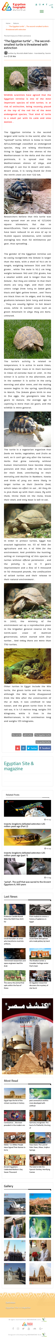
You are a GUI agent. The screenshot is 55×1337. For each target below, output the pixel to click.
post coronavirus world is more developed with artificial (38, 1103)
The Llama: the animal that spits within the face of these (14, 985)
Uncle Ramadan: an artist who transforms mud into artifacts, (14, 941)
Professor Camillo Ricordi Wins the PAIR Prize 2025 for (14, 919)
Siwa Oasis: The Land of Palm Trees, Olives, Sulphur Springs (39, 1147)
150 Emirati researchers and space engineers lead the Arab (15, 963)
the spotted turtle (43, 742)
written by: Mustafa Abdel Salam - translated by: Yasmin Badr (27, 55)
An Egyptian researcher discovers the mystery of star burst (38, 985)
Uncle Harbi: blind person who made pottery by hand (39, 940)
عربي (51, 4)
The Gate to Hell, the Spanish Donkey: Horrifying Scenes (39, 1169)
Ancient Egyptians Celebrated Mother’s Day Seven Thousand (13, 1169)
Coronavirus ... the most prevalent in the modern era (14, 1124)
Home (8, 23)
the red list (16, 735)
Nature (16, 23)
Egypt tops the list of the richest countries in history (14, 1102)
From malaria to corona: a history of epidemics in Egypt (38, 919)
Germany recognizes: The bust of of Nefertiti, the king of (39, 1125)
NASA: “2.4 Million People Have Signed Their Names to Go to (14, 1147)
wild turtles (27, 735)
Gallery (8, 1186)
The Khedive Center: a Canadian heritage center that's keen (38, 963)
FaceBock (45, 748)
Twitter (33, 748)
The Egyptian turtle (42, 735)
